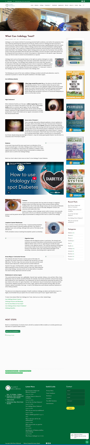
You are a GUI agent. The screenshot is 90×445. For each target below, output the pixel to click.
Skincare (66, 5)
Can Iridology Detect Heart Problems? (15, 306)
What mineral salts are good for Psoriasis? (34, 425)
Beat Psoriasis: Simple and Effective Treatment (74, 206)
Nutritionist (54, 5)
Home (32, 5)
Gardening (70, 240)
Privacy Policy (49, 390)
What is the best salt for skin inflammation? (33, 419)
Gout (69, 243)
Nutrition (70, 253)
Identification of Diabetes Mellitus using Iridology (34, 431)
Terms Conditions (50, 393)
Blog (80, 5)
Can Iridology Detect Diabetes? (75, 218)
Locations (48, 398)
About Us (71, 5)
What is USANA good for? (32, 414)
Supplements (61, 5)
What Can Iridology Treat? (19, 36)
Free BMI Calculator (51, 401)
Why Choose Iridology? (31, 436)
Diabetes (36, 5)
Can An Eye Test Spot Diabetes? (73, 214)
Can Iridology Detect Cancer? (13, 299)
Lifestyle (70, 251)
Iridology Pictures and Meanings (14, 301)
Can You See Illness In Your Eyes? (14, 303)
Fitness (69, 238)
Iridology (41, 5)
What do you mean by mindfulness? (73, 221)
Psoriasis (70, 256)
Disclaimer (49, 395)
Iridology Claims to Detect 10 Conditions (74, 210)
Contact (76, 5)
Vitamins (70, 259)
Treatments (47, 5)
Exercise (70, 235)
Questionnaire (50, 403)
